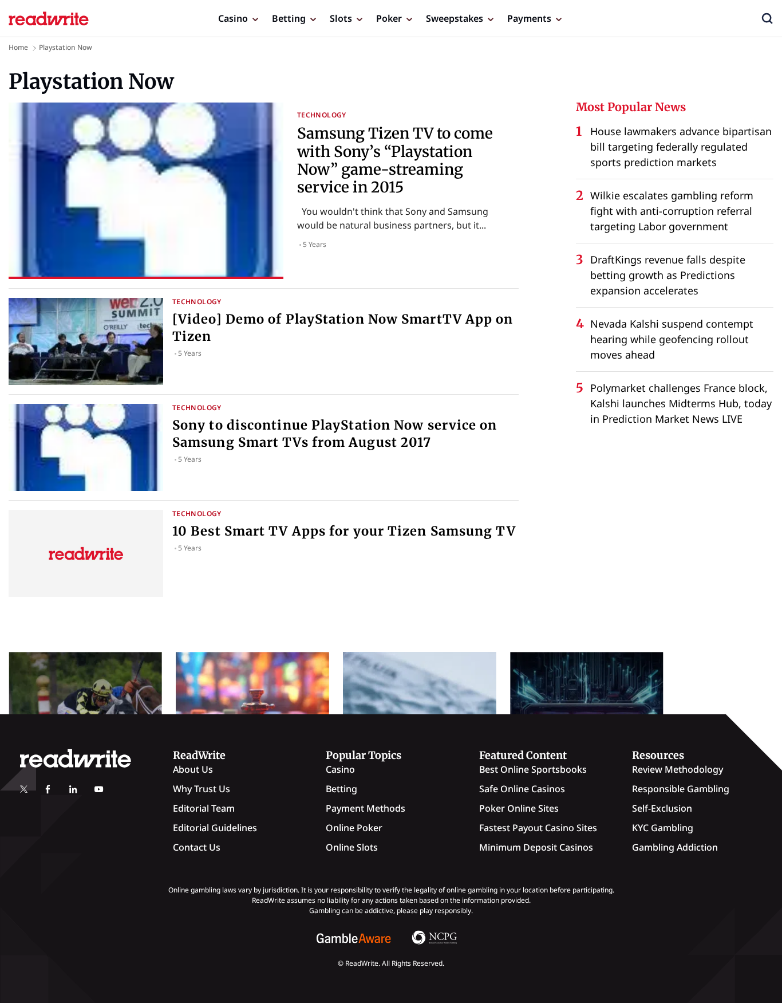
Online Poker (354, 827)
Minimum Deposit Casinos (536, 847)
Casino (233, 18)
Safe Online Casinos (522, 788)
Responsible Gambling (680, 788)
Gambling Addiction (675, 847)
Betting (289, 18)
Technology (321, 115)
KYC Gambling (662, 827)
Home (18, 47)
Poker (389, 18)
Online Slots (352, 847)
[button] (767, 18)
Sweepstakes (454, 18)
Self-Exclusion (662, 808)
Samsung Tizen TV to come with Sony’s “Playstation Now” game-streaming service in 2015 (395, 160)
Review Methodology (677, 769)
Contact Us (196, 847)
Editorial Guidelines (215, 827)
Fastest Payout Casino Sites (538, 827)
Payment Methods (365, 808)
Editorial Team (204, 808)
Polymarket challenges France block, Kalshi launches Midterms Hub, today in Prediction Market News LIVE (681, 403)
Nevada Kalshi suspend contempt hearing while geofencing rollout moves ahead (671, 339)
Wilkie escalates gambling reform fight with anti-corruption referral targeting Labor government (671, 210)
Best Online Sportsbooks (533, 769)
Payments (529, 18)
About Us (193, 769)
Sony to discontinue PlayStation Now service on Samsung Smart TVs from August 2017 (334, 433)
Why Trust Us (201, 788)
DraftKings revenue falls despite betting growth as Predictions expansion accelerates (667, 275)
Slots (341, 18)
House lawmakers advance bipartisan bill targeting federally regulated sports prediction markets (681, 146)
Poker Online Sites (519, 808)
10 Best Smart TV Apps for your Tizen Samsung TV (344, 531)
